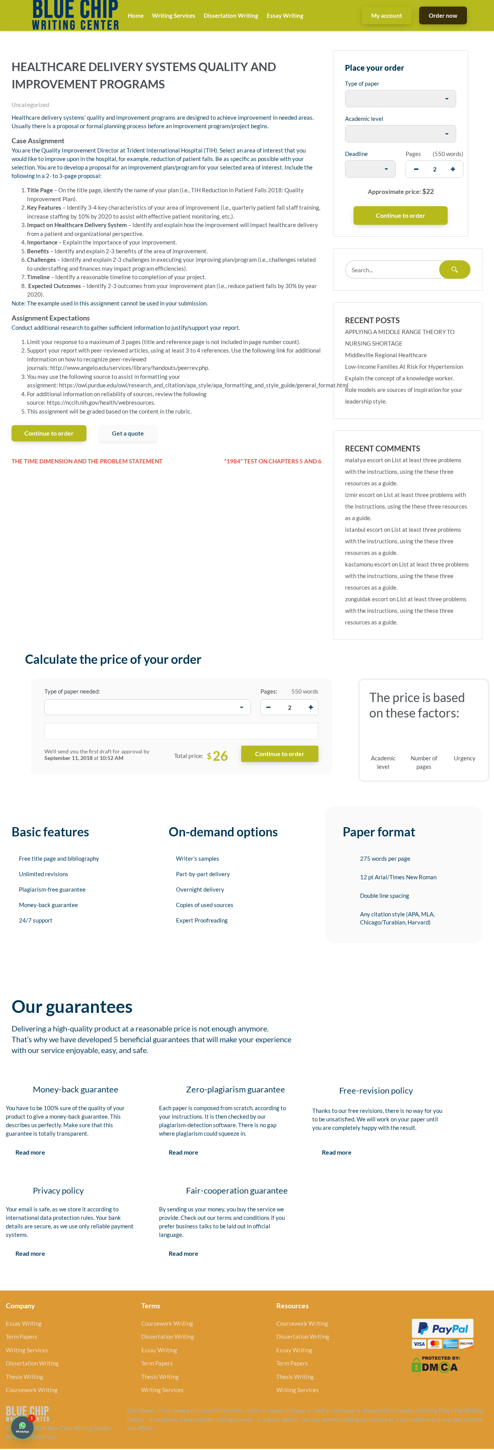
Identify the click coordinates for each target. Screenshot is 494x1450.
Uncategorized (30, 104)
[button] (22, 1427)
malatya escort (364, 459)
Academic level (364, 118)
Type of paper (362, 83)
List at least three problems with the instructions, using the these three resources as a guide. (403, 471)
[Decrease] (268, 707)
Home (136, 15)
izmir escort (360, 494)
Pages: (269, 691)
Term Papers (21, 1336)
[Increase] (310, 707)
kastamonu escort (368, 564)
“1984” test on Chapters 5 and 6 (272, 461)
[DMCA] (436, 1363)
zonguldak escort (366, 598)
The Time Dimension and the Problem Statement (87, 461)
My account (386, 15)
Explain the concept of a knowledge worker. (399, 378)
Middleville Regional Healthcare (386, 354)
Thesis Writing (24, 1376)
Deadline (356, 153)
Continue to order (49, 433)
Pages (413, 153)
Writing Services (173, 15)
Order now (443, 15)
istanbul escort (364, 529)
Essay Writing (285, 15)
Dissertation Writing (231, 15)
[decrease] (416, 169)
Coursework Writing (32, 1389)
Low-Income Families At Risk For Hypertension (404, 366)
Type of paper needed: (72, 691)
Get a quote (128, 433)
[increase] (453, 169)
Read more (30, 1152)
